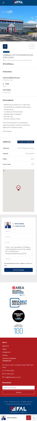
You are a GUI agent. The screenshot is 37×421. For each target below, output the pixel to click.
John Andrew (19, 224)
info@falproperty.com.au (12, 377)
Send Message (18, 270)
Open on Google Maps (26, 142)
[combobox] (18, 259)
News (4, 349)
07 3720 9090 (9, 370)
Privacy (4, 355)
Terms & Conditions (9, 358)
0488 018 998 (20, 226)
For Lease (6, 52)
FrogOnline (27, 404)
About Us (5, 346)
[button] (18, 188)
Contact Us (6, 352)
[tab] (5, 46)
